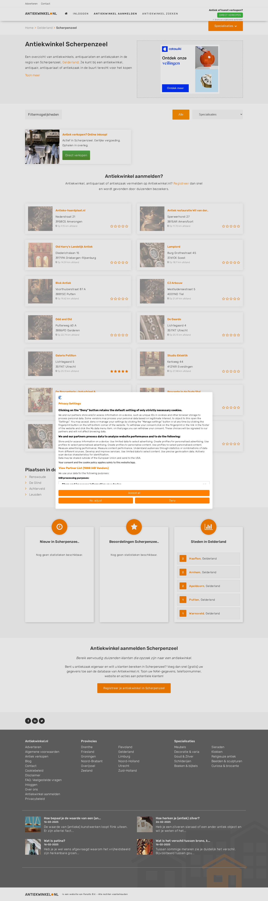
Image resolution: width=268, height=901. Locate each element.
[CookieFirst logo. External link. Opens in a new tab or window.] (59, 397)
